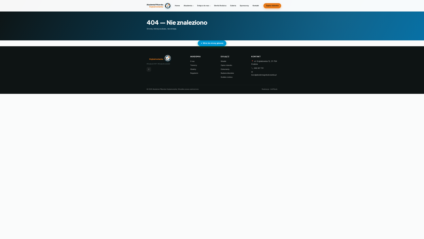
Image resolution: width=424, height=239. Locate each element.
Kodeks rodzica (226, 77)
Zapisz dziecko (272, 6)
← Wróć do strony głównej (212, 43)
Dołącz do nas (203, 6)
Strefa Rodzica (220, 6)
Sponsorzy (244, 6)
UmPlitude (273, 89)
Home (177, 6)
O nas (192, 61)
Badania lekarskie (227, 73)
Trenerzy (193, 65)
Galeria (233, 6)
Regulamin (194, 73)
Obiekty (193, 69)
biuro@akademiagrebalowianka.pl (264, 75)
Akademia (188, 6)
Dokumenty (225, 69)
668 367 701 (258, 68)
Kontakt (256, 6)
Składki (223, 61)
